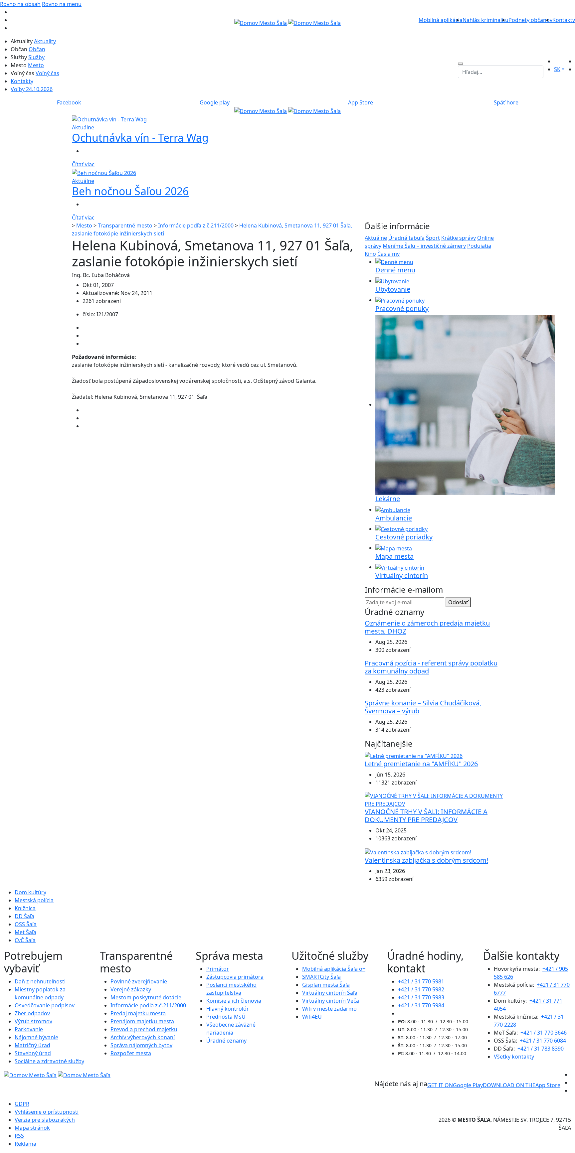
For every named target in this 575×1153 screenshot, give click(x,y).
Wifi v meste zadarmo (329, 1008)
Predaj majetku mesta (138, 1013)
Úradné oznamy (226, 1040)
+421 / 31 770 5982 (421, 989)
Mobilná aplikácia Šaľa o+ (333, 968)
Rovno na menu (62, 4)
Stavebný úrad (33, 1053)
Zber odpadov (32, 1013)
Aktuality (45, 41)
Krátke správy (458, 237)
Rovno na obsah (20, 4)
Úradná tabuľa (406, 237)
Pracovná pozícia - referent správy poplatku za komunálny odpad (431, 666)
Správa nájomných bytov (141, 1045)
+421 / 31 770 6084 (543, 1040)
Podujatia (479, 245)
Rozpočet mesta (130, 1053)
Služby (36, 57)
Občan (37, 49)
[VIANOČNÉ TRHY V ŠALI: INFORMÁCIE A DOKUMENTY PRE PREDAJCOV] (434, 799)
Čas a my (388, 253)
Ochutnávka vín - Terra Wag (140, 137)
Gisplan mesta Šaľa (326, 984)
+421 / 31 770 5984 (421, 1005)
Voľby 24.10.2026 (32, 89)
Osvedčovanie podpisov (45, 1005)
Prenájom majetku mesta (142, 1021)
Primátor (217, 968)
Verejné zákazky (130, 989)
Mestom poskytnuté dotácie (145, 997)
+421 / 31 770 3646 (543, 1032)
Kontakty (563, 20)
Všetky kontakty (514, 1056)
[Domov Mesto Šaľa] (287, 110)
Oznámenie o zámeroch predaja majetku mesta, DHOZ (427, 627)
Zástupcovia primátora (235, 976)
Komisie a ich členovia (233, 1000)
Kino (370, 253)
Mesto (36, 65)
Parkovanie (29, 1029)
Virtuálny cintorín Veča (330, 1000)
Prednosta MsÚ (226, 1016)
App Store (521, 1085)
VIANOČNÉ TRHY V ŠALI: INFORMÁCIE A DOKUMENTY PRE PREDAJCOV (426, 815)
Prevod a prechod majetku (143, 1029)
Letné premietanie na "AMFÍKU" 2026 (421, 763)
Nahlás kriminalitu (485, 20)
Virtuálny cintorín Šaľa (329, 992)
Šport (433, 237)
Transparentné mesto (125, 225)
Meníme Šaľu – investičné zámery (424, 245)
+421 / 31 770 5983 (421, 997)
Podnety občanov (530, 20)
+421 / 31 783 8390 (540, 1048)
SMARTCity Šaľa (321, 976)
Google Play (455, 1085)
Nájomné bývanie (36, 1037)
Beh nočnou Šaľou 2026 (130, 191)
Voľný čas (47, 73)
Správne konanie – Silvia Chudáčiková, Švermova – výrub (423, 706)
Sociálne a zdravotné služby (49, 1061)
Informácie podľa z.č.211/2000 (196, 225)
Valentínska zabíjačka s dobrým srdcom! (426, 860)
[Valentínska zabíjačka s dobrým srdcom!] (418, 851)
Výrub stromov (33, 1021)
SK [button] (557, 69)
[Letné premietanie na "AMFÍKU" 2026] (414, 755)
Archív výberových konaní (142, 1037)
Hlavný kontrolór (227, 1008)
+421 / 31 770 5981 (421, 981)
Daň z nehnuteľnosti (40, 981)
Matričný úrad (32, 1045)
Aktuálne (376, 237)
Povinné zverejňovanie (138, 981)
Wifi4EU (312, 1016)
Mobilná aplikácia (441, 20)
